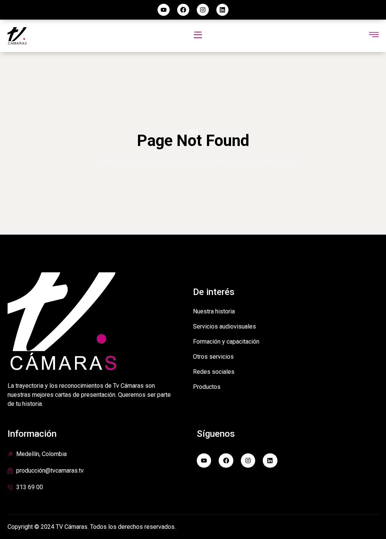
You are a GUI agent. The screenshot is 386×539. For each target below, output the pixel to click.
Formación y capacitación (226, 341)
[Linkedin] (222, 10)
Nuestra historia (214, 311)
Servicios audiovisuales (224, 326)
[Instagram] (203, 10)
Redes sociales (213, 371)
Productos (207, 386)
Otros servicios (213, 356)
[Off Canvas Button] (374, 35)
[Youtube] (164, 10)
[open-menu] (198, 35)
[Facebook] (183, 10)
